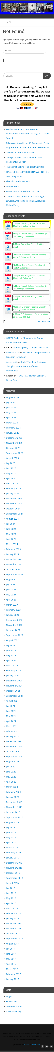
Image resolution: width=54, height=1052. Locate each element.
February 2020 (13, 791)
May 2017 (11, 958)
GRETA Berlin (12, 338)
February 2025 (13, 488)
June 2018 (11, 893)
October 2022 (13, 630)
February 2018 (13, 913)
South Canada (12, 186)
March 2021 (12, 726)
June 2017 (11, 953)
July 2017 (10, 948)
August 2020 (12, 761)
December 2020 (14, 741)
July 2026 (10, 402)
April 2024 (11, 538)
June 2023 (11, 589)
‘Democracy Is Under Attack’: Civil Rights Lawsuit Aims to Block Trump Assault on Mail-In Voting (26, 201)
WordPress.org (13, 1011)
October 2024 (13, 508)
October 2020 (13, 751)
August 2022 (12, 640)
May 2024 (11, 533)
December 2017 (14, 923)
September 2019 (14, 817)
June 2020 (11, 771)
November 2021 (14, 685)
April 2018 (11, 903)
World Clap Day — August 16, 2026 (30, 347)
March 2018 (12, 908)
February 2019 (13, 852)
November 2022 (14, 624)
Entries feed (12, 1001)
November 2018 (14, 867)
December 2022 (14, 619)
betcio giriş (11, 361)
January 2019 (12, 857)
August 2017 (12, 943)
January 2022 (12, 675)
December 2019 (14, 802)
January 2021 (12, 736)
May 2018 (11, 898)
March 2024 (12, 544)
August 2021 (12, 700)
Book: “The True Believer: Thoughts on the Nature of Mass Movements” (26, 366)
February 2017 (13, 974)
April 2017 (11, 963)
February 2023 (13, 609)
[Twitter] (46, 6)
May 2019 (11, 837)
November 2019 (14, 807)
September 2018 (14, 877)
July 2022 (10, 645)
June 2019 (11, 832)
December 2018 (14, 862)
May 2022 (11, 655)
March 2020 (12, 786)
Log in (9, 996)
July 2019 (10, 827)
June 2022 (11, 650)
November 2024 (14, 503)
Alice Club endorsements (18, 181)
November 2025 (14, 442)
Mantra (27, 1045)
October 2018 (13, 872)
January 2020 (12, 796)
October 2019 (13, 812)
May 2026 (11, 412)
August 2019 (12, 822)
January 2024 (12, 554)
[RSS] (50, 6)
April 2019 (11, 842)
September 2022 (14, 635)
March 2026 (12, 422)
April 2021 (11, 721)
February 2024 (13, 549)
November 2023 (14, 564)
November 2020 (14, 746)
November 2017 (14, 928)
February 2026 (13, 427)
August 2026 (12, 397)
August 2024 (12, 518)
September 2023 (14, 574)
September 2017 (14, 938)
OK (45, 75)
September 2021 (14, 695)
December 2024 (14, 498)
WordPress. (36, 1045)
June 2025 (11, 468)
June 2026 (11, 407)
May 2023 (11, 594)
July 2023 (10, 584)
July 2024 (10, 523)
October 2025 (13, 447)
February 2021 (13, 731)
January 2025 (12, 493)
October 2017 (13, 933)
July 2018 (10, 888)
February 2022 (13, 670)
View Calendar (42, 321)
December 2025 (14, 437)
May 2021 (11, 716)
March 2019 (12, 847)
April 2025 (11, 478)
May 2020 (11, 776)
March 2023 (12, 604)
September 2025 (14, 452)
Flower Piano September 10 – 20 (22, 191)
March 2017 (12, 968)
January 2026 (12, 432)
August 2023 (12, 579)
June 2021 (11, 710)
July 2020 (10, 766)
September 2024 (14, 513)
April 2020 (11, 781)
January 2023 (12, 614)
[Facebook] (42, 6)
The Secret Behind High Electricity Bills (25, 166)
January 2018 (12, 918)
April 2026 (11, 417)
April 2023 (11, 599)
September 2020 (14, 756)
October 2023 (13, 569)
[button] (5, 321)
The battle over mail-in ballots (21, 152)
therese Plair (12, 352)
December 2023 (14, 559)
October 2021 (13, 690)
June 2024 (11, 528)
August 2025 (12, 458)
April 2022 (11, 660)
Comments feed (14, 1006)
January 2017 (12, 979)
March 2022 (12, 665)
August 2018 (12, 882)
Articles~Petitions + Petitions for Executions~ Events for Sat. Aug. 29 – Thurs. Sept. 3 (28, 133)
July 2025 (10, 463)
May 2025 (11, 473)
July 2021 (10, 705)
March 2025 (12, 483)
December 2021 (14, 680)
